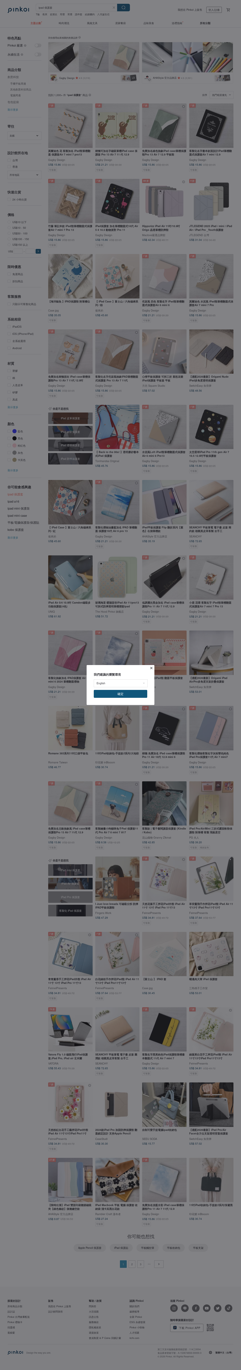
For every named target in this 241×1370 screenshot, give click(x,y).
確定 (120, 694)
